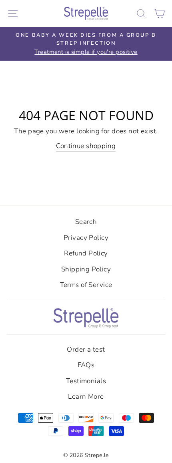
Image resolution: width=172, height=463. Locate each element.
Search (86, 221)
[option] (86, 44)
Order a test (86, 349)
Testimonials (86, 381)
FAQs (86, 365)
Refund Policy (86, 253)
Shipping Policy (86, 269)
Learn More (86, 396)
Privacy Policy (86, 237)
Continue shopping (86, 145)
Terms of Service (86, 284)
